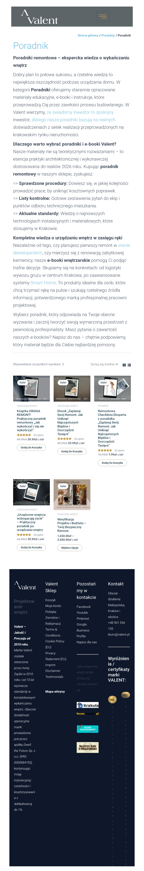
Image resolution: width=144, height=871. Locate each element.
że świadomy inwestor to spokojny (80, 112)
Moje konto (53, 606)
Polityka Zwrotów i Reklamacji (53, 617)
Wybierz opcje (69, 547)
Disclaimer (52, 671)
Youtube (82, 612)
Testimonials (54, 677)
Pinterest (83, 618)
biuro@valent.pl (119, 634)
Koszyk (50, 600)
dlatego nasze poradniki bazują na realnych (73, 119)
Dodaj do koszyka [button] (31, 447)
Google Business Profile (83, 630)
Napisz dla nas (87, 642)
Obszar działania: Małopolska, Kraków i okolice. (116, 605)
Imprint (50, 665)
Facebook (84, 607)
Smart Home (43, 282)
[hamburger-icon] (103, 16)
